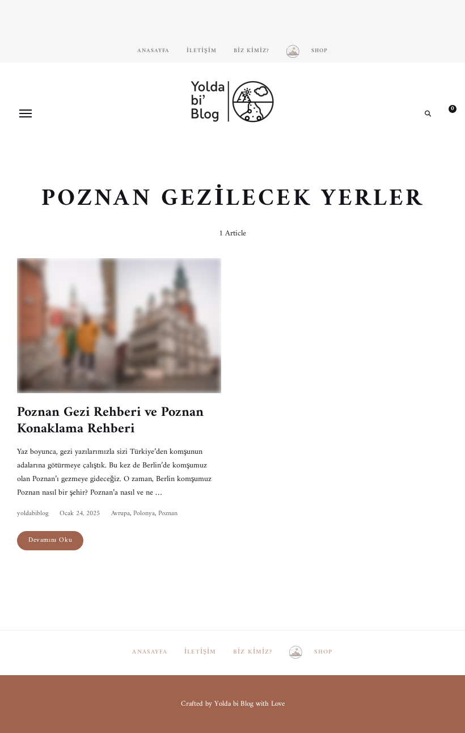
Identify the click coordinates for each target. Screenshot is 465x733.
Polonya (144, 514)
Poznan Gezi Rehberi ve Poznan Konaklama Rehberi (110, 421)
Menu (25, 113)
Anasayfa (153, 51)
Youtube (249, 152)
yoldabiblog (32, 514)
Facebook (215, 152)
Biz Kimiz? (251, 51)
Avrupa (120, 514)
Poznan (167, 514)
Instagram (198, 152)
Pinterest (232, 152)
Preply (266, 152)
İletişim (202, 51)
